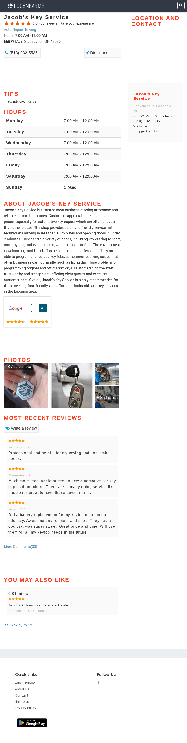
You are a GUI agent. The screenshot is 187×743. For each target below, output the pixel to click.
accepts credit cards (22, 101)
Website (140, 126)
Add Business (25, 683)
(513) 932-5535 (23, 52)
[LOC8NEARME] (25, 5)
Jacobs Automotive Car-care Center (39, 605)
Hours (8, 35)
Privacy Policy (25, 707)
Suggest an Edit (147, 131)
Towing (30, 29)
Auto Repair (13, 29)
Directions (98, 52)
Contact (21, 695)
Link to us (22, 701)
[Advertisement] (62, 73)
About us (22, 689)
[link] (15, 312)
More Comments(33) (20, 546)
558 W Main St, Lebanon (154, 116)
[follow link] (99, 683)
